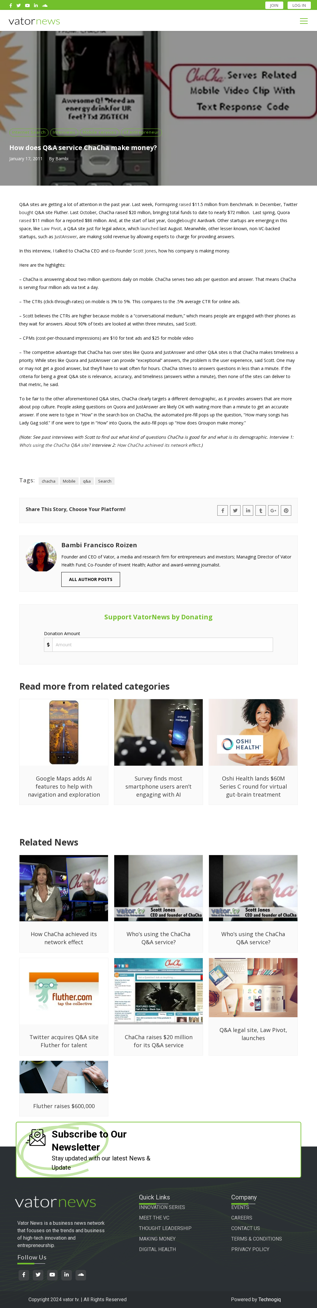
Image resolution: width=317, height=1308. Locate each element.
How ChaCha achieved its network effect (64, 938)
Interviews (64, 132)
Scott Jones (144, 251)
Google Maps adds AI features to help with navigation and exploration (64, 786)
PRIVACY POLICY (250, 1249)
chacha (48, 481)
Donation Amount (62, 633)
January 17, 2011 (26, 158)
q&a (87, 481)
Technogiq (269, 1299)
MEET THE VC (154, 1218)
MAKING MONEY (157, 1239)
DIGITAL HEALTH (157, 1249)
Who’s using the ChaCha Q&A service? (158, 938)
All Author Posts (90, 579)
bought (26, 212)
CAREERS (241, 1218)
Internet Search (29, 132)
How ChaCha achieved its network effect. (159, 445)
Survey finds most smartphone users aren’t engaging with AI (158, 786)
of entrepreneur (141, 132)
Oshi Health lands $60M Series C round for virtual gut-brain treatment (253, 786)
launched (149, 228)
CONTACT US (245, 1228)
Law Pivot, (51, 228)
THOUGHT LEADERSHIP (165, 1228)
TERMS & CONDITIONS (256, 1239)
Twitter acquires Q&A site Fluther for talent (63, 1041)
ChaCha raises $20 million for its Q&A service (159, 1041)
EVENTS (240, 1207)
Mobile (69, 481)
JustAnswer (65, 236)
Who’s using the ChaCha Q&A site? (54, 445)
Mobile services (100, 132)
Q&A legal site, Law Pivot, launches (253, 1034)
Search (104, 481)
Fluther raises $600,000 (64, 1106)
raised (185, 204)
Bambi (61, 158)
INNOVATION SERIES (162, 1207)
